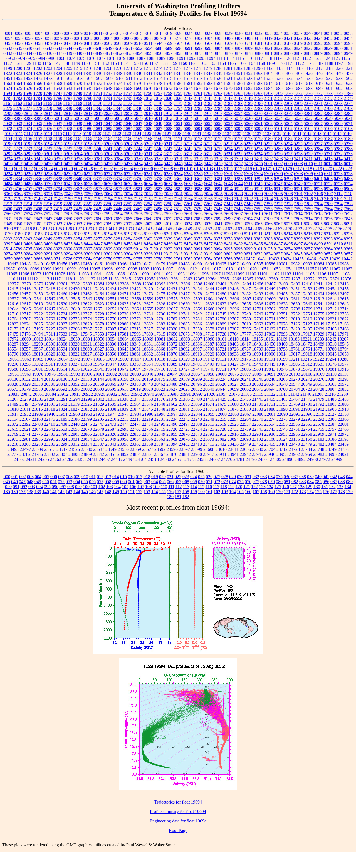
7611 (268, 213)
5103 (298, 128)
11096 (203, 273)
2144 (198, 98)
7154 (108, 198)
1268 (107, 68)
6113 (218, 168)
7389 (328, 203)
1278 (198, 68)
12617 (25, 304)
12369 (272, 278)
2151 (268, 98)
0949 (348, 53)
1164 (221, 63)
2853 (128, 113)
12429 (147, 289)
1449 (338, 73)
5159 (57, 138)
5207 (128, 143)
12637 (269, 304)
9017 (148, 248)
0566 (198, 43)
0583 (278, 43)
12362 (186, 278)
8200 (158, 233)
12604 (208, 299)
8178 (347, 228)
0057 (38, 38)
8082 (308, 223)
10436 (310, 258)
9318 (198, 253)
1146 (46, 63)
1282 (238, 68)
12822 (343, 319)
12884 (171, 324)
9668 (48, 258)
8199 (148, 233)
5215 (208, 143)
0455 (8, 43)
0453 (338, 38)
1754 (127, 93)
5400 (248, 158)
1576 (138, 83)
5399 (238, 158)
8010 (168, 223)
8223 (338, 233)
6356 (138, 178)
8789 (17, 248)
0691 (188, 48)
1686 (288, 88)
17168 (343, 324)
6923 (318, 188)
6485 (18, 183)
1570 (77, 83)
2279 (47, 108)
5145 (337, 133)
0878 (248, 53)
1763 (218, 93)
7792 (288, 218)
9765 (218, 258)
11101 (262, 273)
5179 (258, 138)
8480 (218, 243)
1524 (258, 78)
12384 (98, 283)
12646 (37, 309)
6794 (57, 188)
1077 (101, 58)
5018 (228, 118)
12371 (296, 278)
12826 (49, 324)
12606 (233, 299)
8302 (148, 238)
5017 (218, 118)
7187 (298, 198)
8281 (117, 238)
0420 (278, 38)
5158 (47, 138)
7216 (47, 203)
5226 (308, 143)
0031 (248, 33)
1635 (87, 88)
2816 (68, 113)
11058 (323, 268)
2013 (158, 98)
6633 (138, 183)
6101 (188, 168)
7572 (18, 213)
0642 (47, 48)
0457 (28, 43)
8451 (118, 243)
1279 (208, 68)
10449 (37, 263)
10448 (25, 263)
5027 (308, 118)
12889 (220, 324)
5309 (128, 153)
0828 (318, 48)
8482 (238, 243)
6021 (18, 168)
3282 (318, 113)
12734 (147, 314)
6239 (68, 173)
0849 (97, 53)
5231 (7, 148)
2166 (57, 103)
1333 (67, 73)
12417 (37, 289)
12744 (208, 314)
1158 (163, 63)
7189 (318, 198)
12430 (159, 289)
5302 (58, 153)
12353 (137, 278)
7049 (68, 193)
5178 (248, 138)
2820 (108, 113)
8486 (268, 243)
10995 (94, 268)
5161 (77, 138)
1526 (278, 78)
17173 (12, 329)
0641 (37, 48)
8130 (97, 228)
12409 (294, 283)
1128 (17, 63)
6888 (198, 188)
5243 (127, 148)
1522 (238, 78)
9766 (228, 258)
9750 (107, 258)
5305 (88, 153)
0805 (228, 48)
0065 (118, 38)
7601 (188, 213)
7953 (77, 223)
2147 (228, 98)
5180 (268, 138)
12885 (184, 324)
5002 (68, 118)
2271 (318, 103)
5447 (188, 163)
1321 (348, 68)
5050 (168, 123)
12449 (269, 289)
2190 (258, 103)
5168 (148, 138)
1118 (268, 58)
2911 (158, 113)
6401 (318, 178)
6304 (258, 173)
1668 (127, 88)
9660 (18, 258)
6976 (58, 193)
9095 (228, 248)
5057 (228, 123)
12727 (86, 314)
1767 (258, 93)
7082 (188, 193)
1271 (127, 68)
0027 (208, 33)
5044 (107, 123)
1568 (57, 83)
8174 (317, 228)
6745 (258, 183)
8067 (278, 223)
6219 (317, 168)
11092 (167, 273)
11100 (251, 273)
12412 (331, 283)
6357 (148, 178)
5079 (77, 128)
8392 (318, 238)
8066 (268, 223)
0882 (278, 53)
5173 (198, 138)
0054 (8, 38)
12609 (270, 299)
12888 (208, 324)
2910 (148, 113)
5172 (188, 138)
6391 (248, 178)
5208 (138, 143)
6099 (178, 168)
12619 (49, 304)
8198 (138, 233)
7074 (128, 193)
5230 (348, 143)
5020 (248, 118)
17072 (269, 324)
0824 (298, 48)
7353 (268, 203)
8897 (87, 248)
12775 (98, 319)
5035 (37, 123)
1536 (318, 78)
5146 (347, 133)
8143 (147, 228)
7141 (48, 198)
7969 (107, 223)
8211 (258, 233)
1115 (240, 58)
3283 (328, 113)
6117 (238, 168)
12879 (110, 324)
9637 (278, 253)
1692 (338, 88)
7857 (27, 223)
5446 (178, 163)
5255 (238, 148)
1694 (7, 93)
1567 (47, 83)
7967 (97, 223)
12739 (171, 314)
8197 (128, 233)
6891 (218, 188)
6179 (287, 168)
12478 (196, 294)
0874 (208, 53)
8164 (247, 228)
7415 (57, 208)
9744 (87, 258)
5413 (328, 158)
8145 (167, 228)
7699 (228, 218)
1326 (37, 73)
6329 (7, 178)
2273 (338, 103)
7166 (208, 198)
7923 (57, 223)
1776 (308, 93)
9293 (58, 253)
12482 (245, 294)
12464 (98, 294)
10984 (318, 263)
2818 (88, 113)
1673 (178, 88)
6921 (298, 188)
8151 (197, 228)
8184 (48, 233)
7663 (117, 218)
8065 (258, 223)
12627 (147, 304)
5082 (107, 128)
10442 (347, 258)
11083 (83, 273)
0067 (138, 38)
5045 (117, 123)
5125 (146, 133)
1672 (168, 88)
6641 (208, 183)
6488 (38, 183)
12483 (257, 294)
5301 (48, 153)
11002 (143, 268)
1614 (268, 83)
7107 (328, 193)
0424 (318, 38)
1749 (77, 93)
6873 (97, 188)
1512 (138, 78)
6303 (248, 173)
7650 (67, 218)
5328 (298, 153)
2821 (118, 113)
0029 (228, 33)
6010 (308, 163)
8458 (128, 243)
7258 (168, 203)
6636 (158, 183)
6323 (338, 173)
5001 (58, 118)
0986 (50, 58)
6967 (8, 193)
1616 (288, 83)
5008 (128, 118)
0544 (158, 43)
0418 (258, 38)
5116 (67, 133)
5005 (98, 118)
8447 (98, 243)
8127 (77, 228)
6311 (328, 173)
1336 (97, 73)
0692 (198, 48)
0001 (8, 33)
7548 (238, 208)
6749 (298, 183)
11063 (347, 268)
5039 (77, 123)
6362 (198, 178)
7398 (348, 203)
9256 (298, 248)
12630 (184, 304)
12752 (294, 314)
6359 (168, 178)
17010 (245, 324)
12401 (221, 283)
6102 (198, 168)
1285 (248, 68)
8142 (137, 228)
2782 (198, 108)
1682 (248, 88)
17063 (257, 324)
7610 (258, 213)
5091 (198, 128)
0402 (198, 38)
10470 (135, 263)
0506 (98, 43)
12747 (233, 314)
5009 (138, 118)
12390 (147, 283)
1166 (241, 63)
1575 (127, 83)
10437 (322, 258)
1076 (90, 58)
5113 (38, 133)
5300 (38, 153)
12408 (282, 283)
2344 (117, 108)
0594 (338, 43)
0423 (308, 38)
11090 (143, 273)
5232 (17, 148)
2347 (148, 108)
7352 (258, 203)
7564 (328, 208)
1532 (288, 78)
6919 (278, 188)
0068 (148, 38)
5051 (178, 123)
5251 (208, 148)
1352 (248, 73)
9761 (178, 258)
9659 (8, 258)
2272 (328, 103)
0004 (38, 33)
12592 (184, 299)
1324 (27, 73)
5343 (28, 158)
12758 (343, 314)
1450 (348, 73)
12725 (74, 314)
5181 (278, 138)
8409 (48, 243)
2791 (288, 108)
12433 (184, 289)
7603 (198, 213)
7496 (158, 208)
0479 (78, 43)
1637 (97, 88)
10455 (49, 263)
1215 (77, 68)
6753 (338, 183)
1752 (107, 93)
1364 (268, 73)
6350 (87, 178)
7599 (168, 213)
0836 (47, 53)
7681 (188, 218)
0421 (288, 38)
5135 (237, 133)
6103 (208, 168)
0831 (348, 48)
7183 (258, 198)
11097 (215, 273)
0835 (37, 53)
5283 (308, 148)
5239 (87, 148)
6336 (37, 178)
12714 (343, 309)
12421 (86, 289)
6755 (7, 188)
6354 (117, 178)
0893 (328, 53)
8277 (97, 238)
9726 (67, 258)
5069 (338, 123)
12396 (184, 283)
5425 (98, 163)
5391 (178, 158)
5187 (328, 138)
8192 (88, 233)
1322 (7, 73)
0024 (188, 33)
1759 (178, 93)
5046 (127, 123)
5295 (8, 153)
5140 (287, 133)
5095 (238, 128)
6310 (318, 173)
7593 (108, 213)
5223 (278, 143)
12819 (306, 319)
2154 (298, 98)
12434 (196, 289)
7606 (228, 213)
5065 (298, 123)
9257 (308, 248)
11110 (10, 278)
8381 (248, 238)
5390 (168, 158)
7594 (118, 213)
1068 (60, 58)
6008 (298, 163)
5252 (218, 148)
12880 (122, 324)
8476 (198, 243)
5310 (138, 153)
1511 (128, 78)
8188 (68, 233)
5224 (288, 143)
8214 (288, 233)
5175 (218, 138)
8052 (238, 223)
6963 (348, 188)
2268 (288, 103)
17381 (220, 329)
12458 (37, 294)
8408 (38, 243)
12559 (147, 299)
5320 (218, 153)
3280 (298, 113)
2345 (127, 108)
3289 (38, 118)
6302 (238, 173)
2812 (28, 113)
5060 (248, 123)
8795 (27, 248)
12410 (306, 283)
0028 (218, 33)
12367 (247, 278)
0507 (108, 43)
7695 (208, 218)
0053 (348, 33)
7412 (47, 208)
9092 (208, 248)
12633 (220, 304)
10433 (273, 258)
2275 (7, 108)
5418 (28, 163)
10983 (306, 263)
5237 (67, 148)
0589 (298, 43)
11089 (131, 273)
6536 (48, 183)
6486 (28, 183)
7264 (218, 203)
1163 (212, 63)
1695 (17, 93)
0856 (158, 53)
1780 (348, 93)
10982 (294, 263)
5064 (288, 123)
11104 (297, 273)
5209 (148, 143)
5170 (168, 138)
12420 (74, 289)
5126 (156, 133)
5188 (338, 138)
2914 (188, 113)
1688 (308, 88)
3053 (228, 113)
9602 (228, 253)
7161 (178, 198)
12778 (122, 319)
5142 (307, 133)
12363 (198, 278)
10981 (282, 263)
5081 (97, 128)
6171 (267, 168)
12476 (171, 294)
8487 (278, 243)
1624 (7, 88)
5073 (17, 128)
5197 (78, 143)
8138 (117, 228)
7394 (338, 203)
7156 (128, 198)
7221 (77, 203)
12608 (257, 299)
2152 (278, 98)
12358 (149, 278)
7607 (238, 213)
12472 (135, 294)
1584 (218, 83)
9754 (127, 258)
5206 (118, 143)
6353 (107, 178)
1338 (117, 73)
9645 (298, 253)
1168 (260, 63)
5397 (218, 158)
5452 (238, 163)
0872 (188, 53)
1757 (158, 93)
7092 (268, 193)
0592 (318, 43)
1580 (178, 83)
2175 (148, 103)
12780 (147, 319)
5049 (158, 123)
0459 (48, 43)
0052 (338, 33)
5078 (67, 128)
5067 (318, 123)
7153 (98, 198)
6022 (28, 168)
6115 (228, 168)
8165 (257, 228)
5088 (168, 128)
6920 (288, 188)
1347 (198, 73)
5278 (258, 148)
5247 (168, 148)
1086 (131, 58)
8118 (27, 228)
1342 (158, 73)
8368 (178, 238)
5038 (67, 123)
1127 (7, 63)
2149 (248, 98)
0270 (178, 38)
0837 (57, 53)
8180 (18, 233)
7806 (298, 218)
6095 (138, 168)
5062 (268, 123)
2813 (38, 113)
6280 (138, 173)
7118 (348, 193)
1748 (67, 93)
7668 (148, 218)
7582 (58, 213)
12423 (98, 289)
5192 (28, 143)
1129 (27, 63)
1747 (57, 93)
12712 (331, 309)
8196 (118, 233)
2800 (18, 113)
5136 (247, 133)
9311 (158, 253)
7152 (88, 198)
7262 (198, 203)
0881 (268, 53)
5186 (318, 138)
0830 (338, 48)
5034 (27, 123)
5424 (88, 163)
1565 (27, 83)
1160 (183, 63)
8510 (338, 243)
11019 (239, 268)
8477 (208, 243)
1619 (318, 83)
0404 (208, 38)
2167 (67, 103)
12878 (98, 324)
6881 (138, 188)
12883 (159, 324)
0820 (258, 48)
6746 (268, 183)
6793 (47, 188)
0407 (238, 38)
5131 (196, 133)
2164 (37, 103)
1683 (258, 88)
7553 (268, 208)
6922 (308, 188)
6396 (288, 178)
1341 (148, 73)
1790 (97, 98)
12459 (49, 294)
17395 (245, 329)
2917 (218, 113)
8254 (77, 238)
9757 (148, 258)
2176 (158, 103)
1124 (326, 58)
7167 (218, 198)
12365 (223, 278)
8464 (148, 243)
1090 (171, 58)
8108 (8, 228)
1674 (188, 88)
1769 (278, 93)
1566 (37, 83)
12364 (211, 278)
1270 (117, 68)
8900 (117, 248)
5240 (97, 148)
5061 (258, 123)
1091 (181, 58)
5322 (238, 153)
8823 (57, 248)
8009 (158, 223)
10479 (159, 263)
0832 (7, 53)
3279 (288, 113)
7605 (218, 213)
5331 (328, 153)
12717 (25, 314)
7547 (228, 208)
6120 (257, 168)
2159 (348, 98)
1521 (228, 78)
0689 (168, 48)
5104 (308, 128)
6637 (168, 183)
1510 (118, 78)
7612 (278, 213)
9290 (38, 253)
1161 (192, 63)
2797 (338, 108)
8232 (7, 238)
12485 (282, 294)
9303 (118, 253)
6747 (278, 183)
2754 (178, 108)
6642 (218, 183)
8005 (138, 223)
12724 (61, 314)
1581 (188, 83)
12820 (318, 319)
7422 (67, 208)
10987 (9, 268)
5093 (218, 128)
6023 (38, 168)
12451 (294, 289)
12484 (269, 294)
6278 (118, 173)
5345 (38, 158)
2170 (97, 103)
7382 (308, 203)
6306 (278, 173)
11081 (71, 273)
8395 (348, 238)
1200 (17, 68)
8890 (67, 248)
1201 (27, 68)
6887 (188, 188)
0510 (138, 43)
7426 (87, 208)
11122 (90, 278)
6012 (328, 163)
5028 (318, 118)
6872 (87, 188)
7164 (188, 198)
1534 (298, 78)
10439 (334, 258)
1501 (58, 78)
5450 (218, 163)
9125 (268, 248)
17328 (159, 329)
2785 (228, 108)
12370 (284, 278)
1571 (87, 83)
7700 (238, 218)
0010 (88, 33)
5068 (328, 123)
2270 (308, 103)
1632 (57, 88)
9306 (148, 253)
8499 (318, 243)
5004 (88, 118)
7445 (107, 208)
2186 (218, 103)
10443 (12, 263)
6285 (188, 173)
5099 (258, 128)
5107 (338, 128)
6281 (148, 173)
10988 (21, 268)
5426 (108, 163)
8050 (228, 223)
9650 (318, 253)
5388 (148, 158)
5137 (257, 133)
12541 (37, 299)
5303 (68, 153)
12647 (49, 309)
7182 (248, 198)
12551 (111, 299)
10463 (110, 263)
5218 (238, 143)
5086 (148, 128)
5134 (226, 133)
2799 (8, 113)
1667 (117, 88)
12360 (162, 278)
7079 (158, 193)
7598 (158, 213)
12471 (122, 294)
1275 (168, 68)
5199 (98, 143)
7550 (248, 208)
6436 (338, 178)
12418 (49, 289)
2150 (258, 98)
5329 (308, 153)
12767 (25, 319)
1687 (298, 88)
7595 (128, 213)
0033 (268, 33)
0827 (308, 48)
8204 (188, 233)
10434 (285, 258)
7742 (258, 218)
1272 (138, 68)
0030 (238, 33)
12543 (62, 299)
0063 (98, 38)
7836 (328, 218)
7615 (308, 213)
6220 (327, 168)
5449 (208, 163)
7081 (178, 193)
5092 (208, 128)
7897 (47, 223)
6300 (218, 173)
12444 (208, 289)
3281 (308, 113)
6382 (228, 178)
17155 (331, 324)
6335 (27, 178)
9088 (188, 248)
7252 (127, 203)
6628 (88, 183)
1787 (67, 98)
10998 (131, 268)
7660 (97, 218)
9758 (158, 258)
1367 (298, 73)
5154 (7, 138)
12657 (172, 309)
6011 (318, 163)
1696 (27, 93)
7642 (37, 218)
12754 (306, 314)
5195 (58, 143)
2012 (148, 98)
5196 (68, 143)
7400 (7, 208)
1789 (87, 98)
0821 (268, 48)
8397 (8, 243)
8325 (158, 238)
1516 (178, 78)
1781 (7, 98)
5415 (348, 158)
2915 (198, 113)
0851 (107, 53)
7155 (118, 198)
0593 (328, 43)
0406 (228, 38)
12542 (49, 299)
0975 (30, 58)
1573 (107, 83)
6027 (78, 168)
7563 (318, 208)
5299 (28, 153)
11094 (191, 273)
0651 (127, 48)
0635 (17, 48)
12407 (270, 283)
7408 (37, 208)
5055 (208, 123)
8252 (57, 238)
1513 (148, 78)
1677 (208, 88)
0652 (138, 48)
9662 (28, 258)
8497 (298, 243)
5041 (97, 123)
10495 (220, 263)
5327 (288, 153)
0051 (328, 33)
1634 (77, 88)
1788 (77, 98)
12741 (184, 314)
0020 (178, 33)
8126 (67, 228)
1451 (8, 78)
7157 (138, 198)
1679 (228, 88)
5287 (338, 148)
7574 (28, 213)
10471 (147, 263)
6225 (18, 173)
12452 (306, 289)
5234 (37, 148)
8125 (57, 228)
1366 (288, 73)
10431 (261, 258)
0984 (40, 58)
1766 (248, 93)
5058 (238, 123)
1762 (208, 93)
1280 (218, 68)
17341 (184, 329)
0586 (288, 43)
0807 (238, 48)
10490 (196, 263)
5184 (308, 138)
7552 (258, 208)
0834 (27, 53)
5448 (198, 163)
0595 (348, 43)
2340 (77, 108)
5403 (278, 158)
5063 (278, 123)
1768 (268, 93)
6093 (118, 168)
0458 (38, 43)
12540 (25, 299)
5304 (78, 153)
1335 (87, 73)
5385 (128, 158)
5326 (278, 153)
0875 (218, 53)
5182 (288, 138)
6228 (48, 173)
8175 (327, 228)
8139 (127, 228)
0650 (117, 48)
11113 (44, 278)
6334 (17, 178)
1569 (67, 83)
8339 (168, 238)
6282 (158, 173)
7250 (107, 203)
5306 (98, 153)
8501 (328, 243)
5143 (317, 133)
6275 (88, 173)
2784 (218, 108)
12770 (61, 319)
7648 (57, 218)
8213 (278, 233)
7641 (27, 218)
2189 (248, 103)
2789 (268, 108)
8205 (198, 233)
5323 (248, 153)
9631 (248, 253)
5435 (148, 163)
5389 (158, 158)
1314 (288, 68)
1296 (258, 68)
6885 (178, 188)
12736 (159, 314)
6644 (238, 183)
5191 (18, 143)
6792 (37, 188)
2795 (318, 108)
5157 (37, 138)
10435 (298, 258)
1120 (287, 58)
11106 (321, 273)
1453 (28, 78)
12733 (135, 314)
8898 (97, 248)
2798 (348, 108)
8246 (37, 238)
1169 (270, 63)
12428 (135, 289)
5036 (47, 123)
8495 (288, 243)
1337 (107, 73)
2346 (138, 108)
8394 (338, 238)
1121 (297, 58)
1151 (95, 63)
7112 (338, 193)
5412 (318, 158)
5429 (118, 163)
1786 (57, 98)
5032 (7, 123)
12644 (13, 309)
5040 (87, 123)
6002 (278, 163)
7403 (17, 208)
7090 (258, 193)
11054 (287, 268)
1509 (108, 78)
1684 (268, 88)
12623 (98, 304)
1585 (228, 83)
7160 (168, 198)
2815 (58, 113)
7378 (288, 203)
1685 (278, 88)
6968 (18, 193)
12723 (49, 314)
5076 (47, 128)
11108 (344, 273)
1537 (328, 78)
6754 (348, 183)
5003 (78, 118)
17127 (306, 324)
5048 (148, 123)
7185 (278, 198)
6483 (348, 178)
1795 (127, 98)
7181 (238, 198)
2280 (57, 108)
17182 (25, 329)
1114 (230, 58)
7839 (338, 218)
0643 (57, 48)
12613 (318, 299)
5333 (348, 153)
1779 (338, 93)
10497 (233, 263)
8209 (238, 233)
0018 (158, 33)
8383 (268, 238)
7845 (348, 218)
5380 (88, 158)
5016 (208, 118)
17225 (49, 329)
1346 (188, 73)
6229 (58, 173)
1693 (348, 88)
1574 (117, 83)
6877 (117, 188)
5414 (338, 158)
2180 (188, 103)
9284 (28, 253)
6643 (228, 183)
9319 (208, 253)
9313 (178, 253)
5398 (228, 158)
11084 (95, 273)
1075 (80, 58)
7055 (78, 193)
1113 (221, 58)
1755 (138, 93)
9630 (238, 253)
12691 (221, 309)
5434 (138, 163)
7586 (78, 213)
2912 (168, 113)
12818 (294, 319)
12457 (25, 294)
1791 (107, 98)
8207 (218, 233)
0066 (128, 38)
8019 (178, 223)
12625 (122, 304)
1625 (17, 88)
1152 (105, 63)
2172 (117, 103)
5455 (258, 163)
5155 (17, 138)
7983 (117, 223)
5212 (178, 143)
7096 (288, 193)
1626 (27, 88)
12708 (294, 309)
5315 (168, 153)
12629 (171, 304)
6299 (208, 173)
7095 (278, 193)
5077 (57, 128)
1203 (47, 68)
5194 (48, 143)
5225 (298, 143)
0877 (238, 53)
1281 (228, 68)
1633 (67, 88)
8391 (308, 238)
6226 (28, 173)
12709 (306, 309)
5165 (117, 138)
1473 (48, 78)
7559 (308, 208)
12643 (343, 304)
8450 (108, 243)
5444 (158, 163)
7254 (148, 203)
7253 (138, 203)
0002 (18, 33)
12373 (321, 278)
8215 (298, 233)
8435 (68, 243)
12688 (208, 309)
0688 (158, 48)
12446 (233, 289)
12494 (318, 294)
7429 (97, 208)
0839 (67, 53)
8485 (258, 243)
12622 (86, 304)
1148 (66, 63)
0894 (338, 53)
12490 (306, 294)
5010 (148, 118)
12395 (172, 283)
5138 (267, 133)
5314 (158, 153)
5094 (228, 128)
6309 (308, 173)
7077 (138, 193)
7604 (208, 213)
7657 (87, 218)
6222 (337, 168)
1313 (278, 68)
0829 (328, 48)
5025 (288, 118)
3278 (278, 113)
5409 (288, 158)
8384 (278, 238)
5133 (216, 133)
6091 (98, 168)
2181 (198, 103)
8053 (248, 223)
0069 (158, 38)
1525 (268, 78)
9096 (238, 248)
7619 (328, 213)
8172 (297, 228)
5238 (77, 148)
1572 (97, 83)
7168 (228, 198)
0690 (178, 48)
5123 (126, 133)
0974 (20, 58)
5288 (348, 148)
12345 (125, 278)
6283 (168, 173)
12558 (135, 299)
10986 (343, 263)
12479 (208, 294)
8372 (198, 238)
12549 (86, 299)
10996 (107, 268)
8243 (27, 238)
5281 (288, 148)
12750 (269, 314)
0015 (138, 33)
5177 (238, 138)
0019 (168, 33)
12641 (318, 304)
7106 (318, 193)
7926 (67, 223)
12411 (318, 283)
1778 (328, 93)
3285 (348, 113)
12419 (61, 289)
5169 (158, 138)
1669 (138, 88)
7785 (278, 218)
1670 (148, 88)
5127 (166, 133)
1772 (298, 93)
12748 (245, 314)
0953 (10, 58)
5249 (188, 148)
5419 (38, 163)
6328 (348, 173)
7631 (7, 218)
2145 (208, 98)
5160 (67, 138)
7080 (168, 193)
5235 (47, 148)
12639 (294, 304)
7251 (117, 203)
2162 (17, 103)
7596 (138, 213)
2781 (188, 108)
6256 (78, 173)
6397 (298, 178)
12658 (184, 309)
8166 (267, 228)
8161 (217, 228)
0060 (68, 38)
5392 (188, 158)
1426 (308, 73)
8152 (207, 228)
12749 (257, 314)
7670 (158, 218)
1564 (17, 83)
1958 (138, 98)
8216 (308, 233)
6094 (128, 168)
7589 (98, 213)
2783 (208, 108)
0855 (148, 53)
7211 (348, 198)
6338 (57, 178)
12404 (245, 283)
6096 (148, 168)
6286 (198, 173)
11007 (167, 268)
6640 (198, 183)
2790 (278, 108)
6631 (118, 183)
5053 (198, 123)
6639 (188, 183)
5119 (87, 133)
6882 (148, 188)
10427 (249, 258)
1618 (308, 83)
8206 (208, 233)
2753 (168, 108)
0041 (318, 33)
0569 (228, 43)
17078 (282, 324)
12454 (331, 289)
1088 (151, 58)
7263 (208, 203)
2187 (228, 103)
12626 (135, 304)
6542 (68, 183)
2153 (288, 98)
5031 (348, 118)
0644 (67, 48)
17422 (269, 329)
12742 (196, 314)
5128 (176, 133)
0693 (208, 48)
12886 (196, 324)
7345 (238, 203)
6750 (308, 183)
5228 (328, 143)
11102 (274, 273)
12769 (49, 319)
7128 (8, 198)
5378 (78, 158)
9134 (278, 248)
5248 (178, 148)
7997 (127, 223)
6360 (178, 178)
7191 (338, 198)
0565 (188, 43)
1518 (198, 78)
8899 (107, 248)
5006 (108, 118)
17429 (294, 329)
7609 (248, 213)
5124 (136, 133)
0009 (78, 33)
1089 (161, 58)
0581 (258, 43)
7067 (108, 193)
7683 (198, 218)
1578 (158, 83)
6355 (127, 178)
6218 (307, 168)
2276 (17, 108)
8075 (288, 223)
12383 (86, 283)
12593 (196, 299)
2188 (238, 103)
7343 (228, 203)
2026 (178, 98)
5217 (228, 143)
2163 (27, 103)
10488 (184, 263)
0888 (308, 53)
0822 (278, 48)
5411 (308, 158)
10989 (33, 268)
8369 (188, 238)
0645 (77, 48)
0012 (107, 33)
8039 (208, 223)
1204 (57, 68)
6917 (258, 188)
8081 (298, 223)
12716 (12, 314)
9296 (78, 253)
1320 (338, 68)
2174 (138, 103)
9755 (138, 258)
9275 (18, 253)
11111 (21, 278)
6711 (248, 183)
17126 (294, 324)
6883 (158, 188)
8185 (58, 233)
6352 (97, 178)
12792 (282, 319)
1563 (7, 83)
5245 (148, 148)
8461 (138, 243)
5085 (138, 128)
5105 (318, 128)
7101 (298, 193)
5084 (127, 128)
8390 (298, 238)
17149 (318, 324)
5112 (28, 133)
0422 (298, 38)
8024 (188, 223)
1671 (158, 88)
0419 (268, 38)
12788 (245, 319)
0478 (68, 43)
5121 (106, 133)
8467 (158, 243)
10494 (208, 263)
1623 (348, 83)
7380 (298, 203)
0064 (108, 38)
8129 (87, 228)
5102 (288, 128)
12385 (111, 283)
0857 (168, 53)
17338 (171, 329)
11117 (55, 278)
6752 (328, 183)
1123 (316, 58)
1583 (208, 83)
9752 (117, 258)
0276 (188, 38)
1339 (127, 73)
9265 (338, 248)
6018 (338, 163)
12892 (233, 324)
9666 (38, 258)
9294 (68, 253)
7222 (87, 203)
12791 (269, 319)
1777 (318, 93)
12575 (172, 299)
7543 (208, 208)
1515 (168, 78)
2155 (308, 98)
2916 (208, 113)
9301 (98, 253)
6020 (8, 168)
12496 (331, 294)
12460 (61, 294)
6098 (168, 168)
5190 (8, 143)
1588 (258, 83)
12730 (122, 314)
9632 (258, 253)
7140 (38, 198)
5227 (318, 143)
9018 (158, 248)
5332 (338, 153)
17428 (282, 329)
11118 (67, 278)
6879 (127, 188)
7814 (308, 218)
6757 (27, 188)
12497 (343, 294)
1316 (308, 68)
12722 (37, 314)
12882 (147, 324)
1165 (231, 63)
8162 (227, 228)
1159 (173, 63)
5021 (258, 118)
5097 (248, 128)
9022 (168, 248)
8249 (47, 238)
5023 (268, 118)
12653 (123, 309)
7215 (37, 203)
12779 (135, 319)
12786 (220, 319)
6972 (38, 193)
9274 (8, 253)
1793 (117, 98)
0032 (258, 33)
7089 (248, 193)
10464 (122, 263)
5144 (327, 133)
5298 (18, 153)
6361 (188, 178)
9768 (238, 258)
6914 (228, 188)
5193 (38, 143)
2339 (67, 108)
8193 (98, 233)
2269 (298, 103)
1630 (37, 88)
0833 (17, 53)
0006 (58, 33)
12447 (245, 289)
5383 (108, 158)
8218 (328, 233)
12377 (13, 283)
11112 (33, 278)
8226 (348, 233)
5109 (9, 133)
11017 (215, 268)
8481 (228, 243)
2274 (348, 103)
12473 (147, 294)
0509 (128, 43)
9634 (268, 253)
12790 (257, 319)
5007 (118, 118)
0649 (107, 48)
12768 (37, 319)
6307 (288, 173)
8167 (277, 228)
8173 (307, 228)
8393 (328, 238)
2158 (338, 98)
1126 (345, 58)
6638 (178, 183)
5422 (68, 163)
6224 (8, 173)
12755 (318, 314)
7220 (67, 203)
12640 (306, 304)
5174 (208, 138)
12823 (12, 324)
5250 (198, 148)
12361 (174, 278)
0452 (328, 38)
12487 (294, 294)
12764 (12, 319)
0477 (58, 43)
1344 (168, 73)
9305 (138, 253)
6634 (148, 183)
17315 (135, 329)
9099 (248, 248)
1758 (168, 93)
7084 (208, 193)
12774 (86, 319)
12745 (220, 314)
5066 (308, 123)
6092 (108, 168)
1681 (238, 88)
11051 (263, 268)
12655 (147, 309)
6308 (298, 173)
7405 (27, 208)
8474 (188, 243)
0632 (7, 48)
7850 (17, 223)
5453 (248, 163)
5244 (138, 148)
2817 (78, 113)
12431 (171, 289)
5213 (188, 143)
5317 (188, 153)
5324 (258, 153)
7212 (7, 203)
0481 (88, 43)
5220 (248, 143)
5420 (48, 163)
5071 (348, 123)
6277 (108, 173)
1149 (75, 63)
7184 (268, 198)
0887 (298, 53)
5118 (77, 133)
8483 (248, 243)
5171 (178, 138)
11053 (275, 268)
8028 (198, 223)
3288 (28, 118)
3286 (8, 118)
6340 (77, 178)
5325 (268, 153)
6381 (218, 178)
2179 (178, 103)
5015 (198, 118)
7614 (298, 213)
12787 (233, 319)
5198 (88, 143)
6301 (228, 173)
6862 (77, 188)
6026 (68, 168)
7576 (38, 213)
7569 (8, 213)
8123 (47, 228)
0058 (48, 38)
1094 (211, 58)
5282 (298, 148)
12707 (282, 309)
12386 (123, 283)
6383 (238, 178)
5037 (57, 123)
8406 (28, 243)
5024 (278, 118)
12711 (318, 309)
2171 (107, 103)
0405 (218, 38)
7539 (198, 208)
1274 (158, 68)
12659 (196, 309)
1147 (56, 63)
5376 (58, 158)
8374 (208, 238)
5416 (8, 163)
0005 (48, 33)
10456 (61, 263)
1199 (8, 68)
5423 (78, 163)
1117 (258, 58)
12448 (257, 289)
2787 (248, 108)
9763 (198, 258)
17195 (37, 329)
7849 (7, 223)
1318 (328, 68)
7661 (107, 218)
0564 (178, 43)
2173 (127, 103)
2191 (268, 103)
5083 (117, 128)
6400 (308, 178)
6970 (28, 193)
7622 (348, 213)
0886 (288, 53)
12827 (61, 324)
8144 (157, 228)
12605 (221, 299)
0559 (168, 43)
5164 (107, 138)
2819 (98, 113)
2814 (48, 113)
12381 (62, 283)
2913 (178, 113)
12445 (220, 289)
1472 (38, 78)
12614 (331, 299)
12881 (135, 324)
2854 (138, 113)
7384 (318, 203)
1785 (47, 98)
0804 (218, 48)
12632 (208, 304)
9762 (188, 258)
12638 (282, 304)
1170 (280, 63)
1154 (124, 63)
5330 (318, 153)
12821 (331, 319)
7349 (248, 203)
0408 (248, 38)
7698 (218, 218)
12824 (25, 324)
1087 (141, 58)
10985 (331, 263)
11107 (332, 273)
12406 (257, 283)
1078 (111, 58)
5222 (268, 143)
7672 (168, 218)
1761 (198, 93)
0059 (58, 38)
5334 (8, 158)
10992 (70, 268)
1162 (202, 63)
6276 (98, 173)
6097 (158, 168)
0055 (18, 38)
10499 (245, 263)
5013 (178, 118)
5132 (206, 133)
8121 (37, 228)
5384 (118, 158)
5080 (87, 128)
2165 (47, 103)
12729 (110, 314)
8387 (288, 238)
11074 (47, 273)
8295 (138, 238)
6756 (17, 188)
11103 (286, 273)
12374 (333, 278)
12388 (135, 283)
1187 (319, 63)
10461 (98, 263)
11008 (179, 268)
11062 (335, 268)
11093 (179, 273)
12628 (159, 304)
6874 (107, 188)
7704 (248, 218)
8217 (318, 233)
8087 (328, 223)
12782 (171, 319)
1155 (134, 63)
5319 (208, 153)
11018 (227, 268)
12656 (159, 309)
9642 (288, 253)
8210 (248, 233)
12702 (270, 309)
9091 (198, 248)
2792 (298, 108)
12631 (196, 304)
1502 (68, 78)
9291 (48, 253)
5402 (268, 158)
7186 (288, 198)
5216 (218, 143)
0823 (288, 48)
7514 (168, 208)
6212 (297, 168)
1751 (97, 93)
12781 (159, 319)
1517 (188, 78)
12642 (331, 304)
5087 (158, 128)
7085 (218, 193)
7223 (97, 203)
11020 (251, 268)
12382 (74, 283)
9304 (128, 253)
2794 (308, 108)
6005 (288, 163)
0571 (248, 43)
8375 (218, 238)
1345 (178, 73)
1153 (114, 63)
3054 (238, 113)
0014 (127, 33)
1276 (178, 68)
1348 (208, 73)
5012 (168, 118)
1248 (97, 68)
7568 (348, 208)
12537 (13, 299)
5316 (178, 153)
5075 (37, 128)
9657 (348, 253)
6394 (278, 178)
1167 (251, 63)
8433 (58, 243)
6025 (58, 168)
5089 (178, 128)
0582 (268, 43)
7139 (28, 198)
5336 (18, 158)
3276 (258, 113)
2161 (7, 103)
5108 (348, 128)
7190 (328, 198)
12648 (62, 309)
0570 (238, 43)
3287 (18, 118)
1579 (168, 83)
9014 (138, 248)
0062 (88, 38)
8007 (148, 223)
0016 (148, 33)
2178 (168, 103)
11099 (239, 273)
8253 (67, 238)
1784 (37, 98)
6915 (238, 188)
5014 (188, 118)
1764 (228, 93)
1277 (188, 68)
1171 (290, 63)
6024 (48, 168)
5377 (68, 158)
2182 (208, 103)
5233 (27, 148)
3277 (268, 113)
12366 (235, 278)
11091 (155, 273)
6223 (347, 168)
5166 (127, 138)
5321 (228, 153)
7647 (47, 218)
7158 (148, 198)
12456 (12, 294)
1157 (153, 63)
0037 (298, 33)
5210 (158, 143)
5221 (258, 143)
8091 (348, 223)
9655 (338, 253)
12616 (12, 304)
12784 (196, 319)
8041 (218, 223)
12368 (260, 278)
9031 (178, 248)
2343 (107, 108)
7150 (68, 198)
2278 (37, 108)
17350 (196, 329)
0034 (278, 33)
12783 (184, 319)
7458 (127, 208)
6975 (48, 193)
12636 (257, 304)
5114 (48, 133)
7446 (117, 208)
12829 (86, 324)
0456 (18, 43)
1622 (338, 83)
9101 (258, 248)
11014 (203, 268)
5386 (138, 158)
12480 (220, 294)
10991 (58, 268)
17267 (86, 329)
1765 (238, 93)
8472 (178, 243)
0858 (178, 53)
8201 (168, 233)
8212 (268, 233)
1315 (298, 68)
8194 (108, 233)
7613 (288, 213)
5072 (7, 128)
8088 (338, 223)
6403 (328, 178)
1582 (198, 83)
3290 (48, 118)
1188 (329, 63)
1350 (228, 73)
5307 (108, 153)
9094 (218, 248)
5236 (57, 148)
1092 (191, 58)
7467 (138, 208)
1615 (278, 83)
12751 (282, 314)
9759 (168, 258)
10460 (86, 263)
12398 (196, 283)
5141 (297, 133)
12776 (110, 319)
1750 (87, 93)
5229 (338, 143)
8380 (238, 238)
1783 (27, 98)
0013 (117, 33)
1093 (201, 58)
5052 (188, 123)
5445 (168, 163)
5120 (96, 133)
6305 (268, 173)
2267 (278, 103)
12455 (343, 289)
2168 (77, 103)
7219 (57, 203)
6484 (8, 183)
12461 (74, 294)
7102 (308, 193)
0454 (348, 38)
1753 (117, 93)
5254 (228, 148)
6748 (288, 183)
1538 (338, 78)
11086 (119, 273)
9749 (97, 258)
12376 (345, 278)
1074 (70, 58)
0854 (138, 53)
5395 (198, 158)
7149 (58, 198)
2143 (188, 98)
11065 (11, 273)
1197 (338, 63)
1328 (57, 73)
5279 (268, 148)
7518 (178, 208)
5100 (268, 128)
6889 (208, 188)
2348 (158, 108)
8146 (177, 228)
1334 (77, 73)
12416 (25, 289)
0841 (87, 53)
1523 (248, 78)
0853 (127, 53)
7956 (87, 223)
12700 (245, 309)
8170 (287, 228)
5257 (248, 148)
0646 (87, 48)
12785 (208, 319)
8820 (47, 248)
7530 (188, 208)
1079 (121, 58)
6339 (67, 178)
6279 (128, 173)
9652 (328, 253)
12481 (233, 294)
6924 (328, 188)
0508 (118, 43)
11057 (311, 268)
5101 (278, 128)
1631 (47, 88)
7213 (17, 203)
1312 (268, 68)
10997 (119, 268)
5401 (258, 158)
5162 (87, 138)
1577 (148, 83)
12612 (306, 299)
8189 (78, 233)
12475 (159, 294)
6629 (98, 183)
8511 (348, 243)
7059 (88, 193)
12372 (309, 278)
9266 (348, 248)
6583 (78, 183)
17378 (208, 329)
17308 (122, 329)
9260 (318, 248)
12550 (98, 299)
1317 (318, 68)
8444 (88, 243)
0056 (28, 38)
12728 (98, 314)
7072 (118, 193)
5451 (228, 163)
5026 (298, 118)
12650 (86, 309)
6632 (128, 183)
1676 (198, 88)
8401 (18, 243)
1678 (218, 88)
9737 (77, 258)
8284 (127, 238)
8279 (107, 238)
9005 (127, 248)
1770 (288, 93)
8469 (168, 243)
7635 (17, 218)
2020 (168, 98)
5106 (328, 128)
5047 (138, 123)
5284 (318, 148)
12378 (25, 283)
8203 (178, 233)
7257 (158, 203)
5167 (138, 138)
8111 (18, 228)
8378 (228, 238)
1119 (277, 58)
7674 (178, 218)
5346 (48, 158)
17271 (98, 329)
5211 (168, 143)
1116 (249, 58)
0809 (248, 48)
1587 (248, 83)
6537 (58, 183)
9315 (188, 253)
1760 (188, 93)
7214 (27, 203)
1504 (88, 78)
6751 (318, 183)
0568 (218, 43)
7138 (18, 198)
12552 (123, 299)
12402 (233, 283)
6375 (208, 178)
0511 (148, 43)
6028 (88, 168)
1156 (144, 63)
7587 (88, 213)
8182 (28, 233)
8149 (187, 228)
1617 (298, 83)
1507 (98, 78)
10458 (74, 263)
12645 (25, 309)
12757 (331, 314)
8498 (308, 243)
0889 (318, 53)
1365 (278, 73)
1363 (258, 73)
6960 (338, 188)
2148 (238, 98)
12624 (110, 304)
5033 (17, 123)
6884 (168, 188)
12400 (208, 283)
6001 (268, 163)
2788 (258, 108)
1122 (306, 58)
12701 (257, 309)
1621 (328, 83)
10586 (269, 263)
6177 (277, 168)
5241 (107, 148)
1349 (218, 73)
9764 (208, 258)
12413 (343, 283)
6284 (178, 173)
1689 (318, 88)
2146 (218, 98)
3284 (338, 113)
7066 (98, 193)
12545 (74, 299)
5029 (328, 118)
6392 (258, 178)
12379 (37, 283)
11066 (23, 273)
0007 (68, 33)
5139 (277, 133)
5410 (298, 158)
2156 (318, 98)
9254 (288, 248)
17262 (61, 329)
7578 (48, 213)
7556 (278, 208)
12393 (159, 283)
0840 (77, 53)
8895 (77, 248)
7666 (138, 218)
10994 (82, 268)
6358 (158, 178)
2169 (87, 103)
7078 (148, 193)
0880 (258, 53)
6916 (248, 188)
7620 (338, 213)
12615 (343, 299)
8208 (228, 233)
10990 (45, 268)
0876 (228, 53)
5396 (208, 158)
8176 (337, 228)
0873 (198, 53)
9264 (328, 248)
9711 (58, 258)
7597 (148, 213)
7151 (78, 198)
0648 (97, 48)
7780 (268, 218)
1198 (348, 63)
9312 (168, 253)
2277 (27, 108)
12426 (122, 289)
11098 (227, 273)
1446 (318, 73)
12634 (233, 304)
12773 (74, 319)
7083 (198, 193)
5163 (97, 138)
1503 (78, 78)
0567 (208, 43)
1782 (17, 98)
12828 (74, 324)
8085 (318, 223)
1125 (336, 58)
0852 (117, 53)
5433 (128, 163)
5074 (27, 128)
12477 (184, 294)
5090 (188, 128)
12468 (110, 294)
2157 (328, 98)
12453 (318, 289)
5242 (117, 148)
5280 (278, 148)
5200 (108, 143)
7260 (178, 203)
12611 (294, 299)
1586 (238, 83)
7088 (238, 193)
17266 (74, 329)
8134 (107, 228)
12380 (49, 283)
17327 (147, 329)
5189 (348, 138)
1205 (67, 68)
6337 (47, 178)
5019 (238, 118)
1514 (158, 78)
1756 (148, 93)
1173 (309, 63)
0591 (308, 43)
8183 (38, 233)
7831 (318, 218)
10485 (171, 263)
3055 (248, 113)
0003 (28, 33)
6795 (67, 188)
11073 (35, 273)
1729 (37, 93)
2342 (97, 108)
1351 (238, 73)
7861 (37, 223)
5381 (98, 158)
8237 (17, 238)
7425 (77, 208)
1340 (138, 73)
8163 (237, 228)
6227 (38, 173)
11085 (107, 273)
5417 (18, 163)
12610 (282, 299)
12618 (37, 304)
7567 (338, 208)
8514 (7, 248)
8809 (37, 248)
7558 (298, 208)
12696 (233, 309)
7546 (218, 208)
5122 (116, 133)
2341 (87, 108)
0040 (308, 33)
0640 (27, 48)
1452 (18, 78)
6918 (268, 188)
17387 (233, 329)
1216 (87, 68)
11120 (78, 278)
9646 (308, 253)
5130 (186, 133)
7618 (318, 213)
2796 (328, 108)
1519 (208, 78)
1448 (328, 73)
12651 (98, 309)
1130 (37, 63)
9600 (218, 253)
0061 (78, 38)
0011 (98, 33)
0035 (288, 33)
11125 (102, 278)
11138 (113, 278)
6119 (247, 168)
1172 (299, 63)
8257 (87, 238)
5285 (328, 148)
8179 (8, 233)
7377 (278, 203)
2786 (238, 108)
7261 (188, 203)
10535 (257, 263)
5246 (158, 148)
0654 (148, 48)
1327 (47, 73)
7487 (148, 208)
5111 (19, 133)
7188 (308, 198)
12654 (135, 309)
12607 (245, 299)
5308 (118, 153)
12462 (86, 294)
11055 (299, 268)
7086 (228, 193)
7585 (68, 213)
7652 (77, 218)
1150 (85, 63)
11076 (59, 273)
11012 (191, 268)
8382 (258, 238)
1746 (47, 93)
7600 (178, 213)
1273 (148, 68)
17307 (110, 329)
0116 (168, 38)
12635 (245, 304)
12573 (159, 299)
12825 (37, 324)
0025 (198, 33)
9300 (88, 253)
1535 (308, 78)
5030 (338, 118)
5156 (27, 138)
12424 (110, 289)
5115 (57, 133)
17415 (257, 329)
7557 (288, 208)
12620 (61, 304)
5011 (158, 118)
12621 (74, 304)
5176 (228, 138)
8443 (78, 243)
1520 (218, 78)
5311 (148, 153)
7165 (198, 198)
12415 (12, 289)
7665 (127, 218)
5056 (218, 123)
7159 (158, 198)
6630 (108, 183)
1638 (107, 88)
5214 (198, 143)
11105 (309, 273)
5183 (298, 138)
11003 (155, 268)
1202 (37, 68)
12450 (282, 289)
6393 (268, 178)
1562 (348, 78)
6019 (348, 163)
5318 (198, 153)
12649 (74, 309)
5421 (58, 163)
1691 (328, 88)
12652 (111, 309)
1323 (17, 73)
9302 (108, 253)
